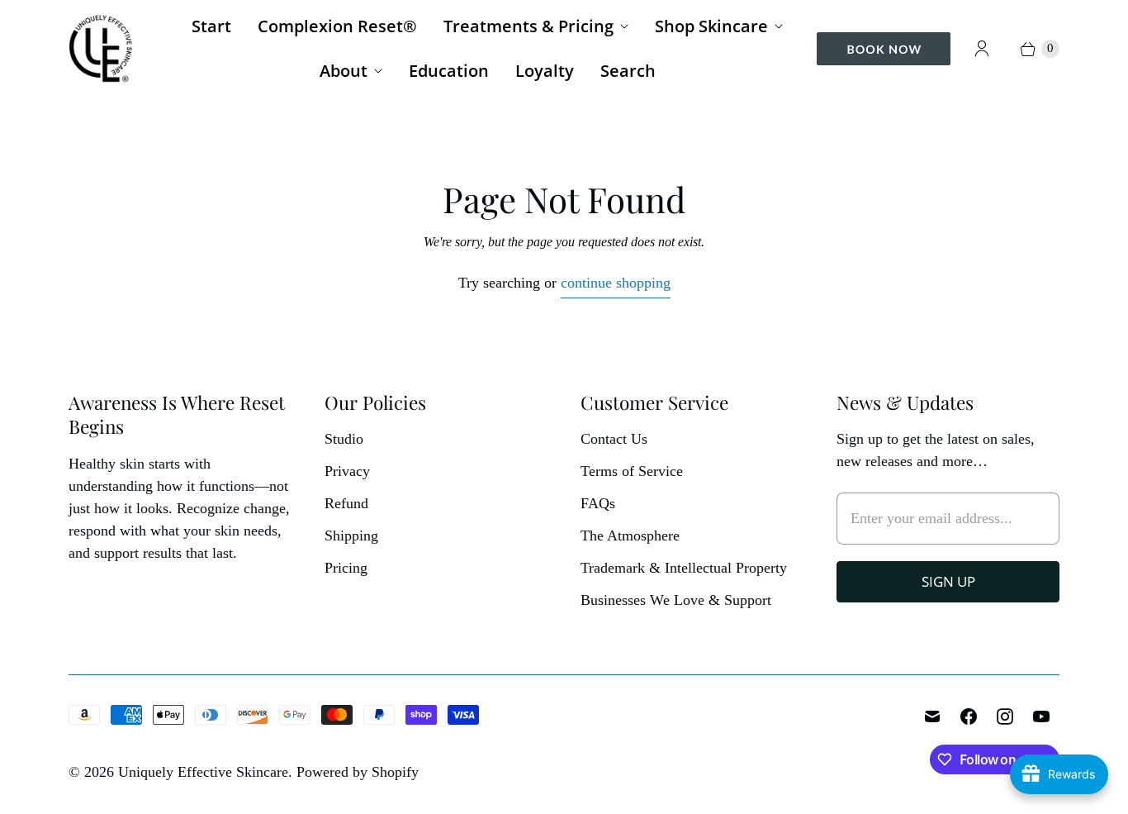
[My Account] (982, 49)
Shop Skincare (711, 26)
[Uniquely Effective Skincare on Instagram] (1005, 716)
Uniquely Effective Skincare (203, 772)
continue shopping (616, 282)
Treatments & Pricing (528, 26)
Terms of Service (632, 471)
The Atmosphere (630, 535)
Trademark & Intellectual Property (684, 567)
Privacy (347, 471)
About (343, 71)
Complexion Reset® (337, 26)
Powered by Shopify (357, 772)
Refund (346, 503)
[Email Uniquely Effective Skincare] (932, 716)
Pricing (346, 567)
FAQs (598, 503)
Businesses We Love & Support (676, 600)
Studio (344, 439)
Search (628, 71)
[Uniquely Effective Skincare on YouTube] (1041, 716)
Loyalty (544, 71)
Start (211, 26)
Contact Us (614, 439)
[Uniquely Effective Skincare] (102, 48)
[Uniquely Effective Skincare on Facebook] (968, 716)
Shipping (351, 535)
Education (449, 71)
